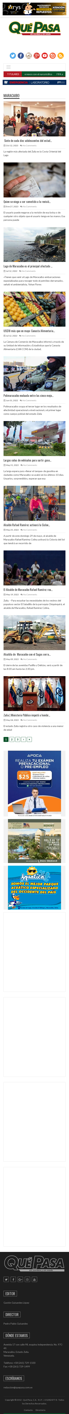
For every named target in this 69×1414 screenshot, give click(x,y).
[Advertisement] (34, 953)
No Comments (30, 145)
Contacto (28, 1410)
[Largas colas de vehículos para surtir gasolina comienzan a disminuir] (37, 438)
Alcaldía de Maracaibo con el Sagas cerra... (27, 654)
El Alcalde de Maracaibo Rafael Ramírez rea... (28, 590)
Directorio (40, 1410)
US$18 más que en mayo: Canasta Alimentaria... (29, 331)
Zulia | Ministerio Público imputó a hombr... (27, 715)
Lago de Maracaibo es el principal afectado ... (28, 266)
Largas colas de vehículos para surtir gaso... (27, 460)
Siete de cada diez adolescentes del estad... (28, 141)
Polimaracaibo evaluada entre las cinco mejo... (28, 395)
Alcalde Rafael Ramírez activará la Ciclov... (27, 525)
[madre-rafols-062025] (34, 82)
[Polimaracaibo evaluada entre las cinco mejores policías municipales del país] (37, 374)
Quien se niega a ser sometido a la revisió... (27, 202)
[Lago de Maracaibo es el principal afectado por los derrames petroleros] (37, 244)
